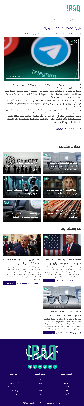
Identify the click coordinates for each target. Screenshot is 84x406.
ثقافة (40, 380)
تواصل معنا (15, 390)
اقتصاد (66, 380)
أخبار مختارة (14, 380)
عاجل (40, 390)
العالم (66, 390)
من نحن (14, 394)
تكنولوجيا (70, 19)
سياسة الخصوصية (14, 387)
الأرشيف (66, 387)
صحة (40, 387)
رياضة (40, 383)
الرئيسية (78, 19)
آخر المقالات (14, 383)
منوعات (40, 394)
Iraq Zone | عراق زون (65, 128)
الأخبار (66, 383)
